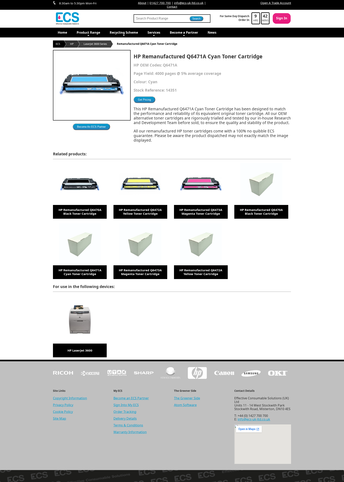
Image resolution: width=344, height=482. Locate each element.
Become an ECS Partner (131, 398)
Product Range (88, 32)
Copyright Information (70, 398)
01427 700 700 (160, 3)
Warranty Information (130, 432)
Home (62, 32)
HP (72, 44)
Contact (172, 7)
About (142, 3)
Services (154, 32)
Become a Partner (184, 32)
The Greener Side (187, 398)
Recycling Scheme (124, 32)
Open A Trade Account (275, 3)
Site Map (59, 418)
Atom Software (185, 405)
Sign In (281, 18)
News (212, 32)
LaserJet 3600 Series (95, 44)
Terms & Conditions (128, 425)
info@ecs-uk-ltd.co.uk (188, 3)
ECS (58, 44)
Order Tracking (124, 412)
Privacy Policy (63, 405)
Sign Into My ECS (126, 405)
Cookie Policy (63, 412)
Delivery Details (125, 418)
